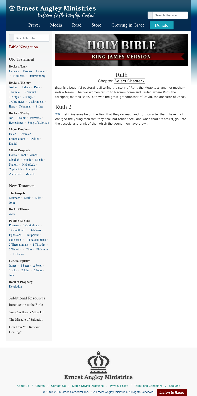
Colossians (15, 240)
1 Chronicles (16, 101)
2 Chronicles (36, 101)
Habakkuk (28, 164)
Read (77, 25)
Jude (12, 275)
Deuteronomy (37, 76)
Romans (14, 225)
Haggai (30, 169)
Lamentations (17, 139)
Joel (23, 155)
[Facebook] (179, 7)
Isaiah (12, 134)
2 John (25, 270)
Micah (39, 160)
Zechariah (15, 174)
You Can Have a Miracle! (26, 312)
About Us (23, 385)
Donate (161, 25)
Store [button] (96, 25)
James (12, 265)
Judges (26, 87)
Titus (29, 249)
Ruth (37, 87)
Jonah (27, 160)
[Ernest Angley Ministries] (98, 365)
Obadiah (14, 160)
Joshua (13, 87)
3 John (38, 270)
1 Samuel (14, 92)
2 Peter (37, 265)
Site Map (174, 385)
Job (11, 118)
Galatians (35, 230)
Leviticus (41, 71)
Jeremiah (25, 134)
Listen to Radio (171, 392)
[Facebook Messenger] (185, 7)
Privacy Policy (119, 385)
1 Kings (14, 97)
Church (40, 385)
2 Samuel (30, 92)
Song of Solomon (38, 122)
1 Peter (25, 265)
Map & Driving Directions (88, 385)
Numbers (18, 76)
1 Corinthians (31, 225)
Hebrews (18, 254)
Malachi (30, 174)
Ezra (12, 106)
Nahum (13, 164)
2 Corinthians (17, 230)
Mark (27, 198)
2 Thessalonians (18, 244)
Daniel (13, 143)
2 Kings (28, 97)
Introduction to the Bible (26, 304)
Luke (38, 198)
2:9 (57, 114)
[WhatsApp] (187, 7)
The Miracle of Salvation (26, 319)
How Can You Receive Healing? (24, 329)
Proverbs (35, 118)
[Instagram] (183, 7)
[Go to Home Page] (52, 12)
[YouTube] (181, 7)
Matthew (14, 198)
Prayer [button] (34, 25)
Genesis (14, 71)
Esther (39, 106)
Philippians (32, 235)
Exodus (27, 71)
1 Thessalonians (36, 240)
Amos (33, 155)
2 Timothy (15, 249)
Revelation (15, 286)
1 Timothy (39, 244)
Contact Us (58, 385)
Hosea (13, 155)
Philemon (42, 249)
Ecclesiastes (16, 122)
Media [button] (56, 25)
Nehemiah (25, 106)
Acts (12, 214)
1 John (13, 270)
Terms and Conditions (148, 385)
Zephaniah (15, 169)
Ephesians (15, 235)
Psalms (22, 118)
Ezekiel (34, 139)
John (12, 202)
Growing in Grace (128, 25)
